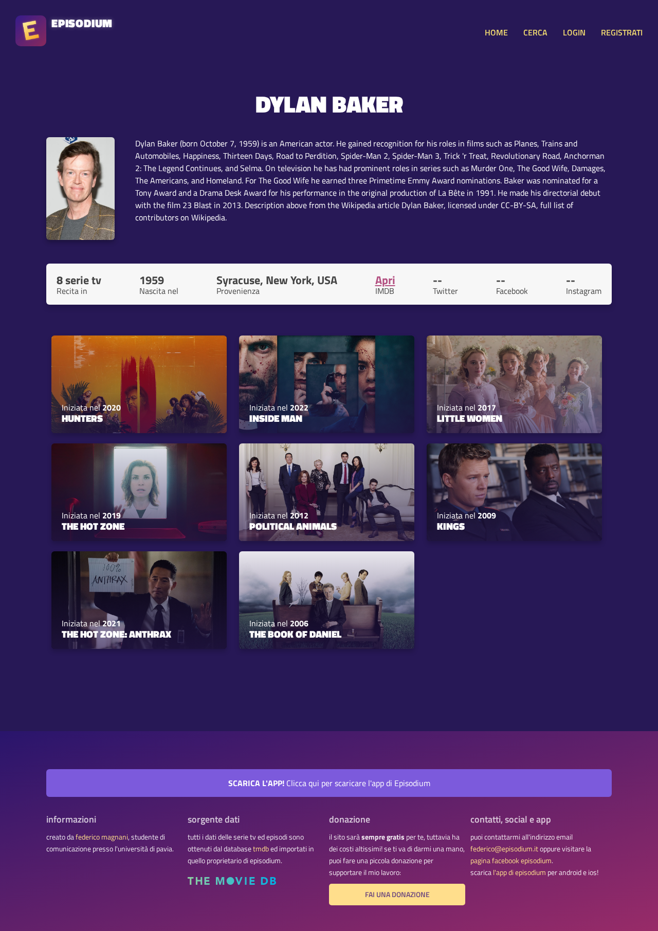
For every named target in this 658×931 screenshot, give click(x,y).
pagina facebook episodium (511, 860)
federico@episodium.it (504, 848)
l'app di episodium (519, 872)
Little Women (469, 418)
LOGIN (574, 32)
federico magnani (102, 837)
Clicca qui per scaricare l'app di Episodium (329, 783)
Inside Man (275, 418)
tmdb (261, 848)
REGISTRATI (622, 32)
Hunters (82, 418)
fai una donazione (397, 894)
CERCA (535, 32)
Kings (451, 526)
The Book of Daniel (295, 634)
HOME (496, 32)
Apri (385, 280)
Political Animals (293, 526)
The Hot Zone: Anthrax (116, 634)
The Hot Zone (93, 526)
